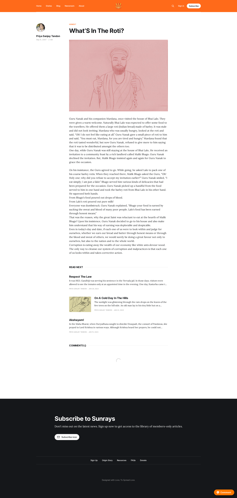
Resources (121, 460)
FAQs (133, 460)
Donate (143, 460)
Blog (58, 6)
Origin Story (107, 460)
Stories (49, 6)
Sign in (181, 6)
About (81, 6)
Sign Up (94, 460)
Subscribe (194, 6)
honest (72, 24)
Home (38, 6)
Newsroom (69, 6)
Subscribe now (69, 437)
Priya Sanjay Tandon (48, 36)
